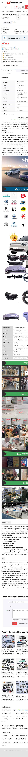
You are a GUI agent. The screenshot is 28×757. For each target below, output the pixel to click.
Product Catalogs (23, 710)
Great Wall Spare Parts (7, 719)
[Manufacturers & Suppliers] (14, 2)
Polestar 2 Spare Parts (7, 716)
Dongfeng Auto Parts (8, 739)
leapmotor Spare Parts (21, 716)
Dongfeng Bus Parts (21, 739)
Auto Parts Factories (8, 735)
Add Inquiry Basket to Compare (10, 65)
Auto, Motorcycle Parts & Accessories (13, 11)
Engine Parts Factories (21, 735)
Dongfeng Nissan (7, 742)
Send (15, 623)
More (3, 745)
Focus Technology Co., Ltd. (19, 750)
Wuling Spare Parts (20, 719)
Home (3, 11)
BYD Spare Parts (5, 713)
